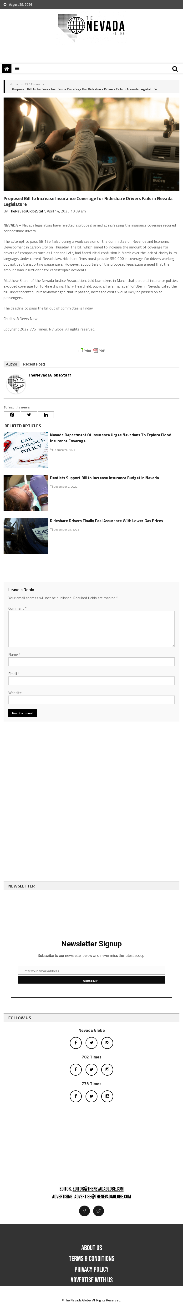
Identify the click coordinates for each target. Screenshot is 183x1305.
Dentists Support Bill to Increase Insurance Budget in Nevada (104, 478)
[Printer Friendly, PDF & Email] (91, 350)
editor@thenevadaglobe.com (98, 1189)
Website (15, 693)
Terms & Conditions (91, 1258)
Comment (17, 608)
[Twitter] (29, 415)
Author (11, 364)
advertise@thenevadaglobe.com (102, 1197)
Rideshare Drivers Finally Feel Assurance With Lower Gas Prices (106, 521)
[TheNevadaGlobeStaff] (15, 383)
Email (14, 673)
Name (14, 654)
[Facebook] (12, 415)
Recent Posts (34, 364)
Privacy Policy (92, 1269)
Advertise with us (92, 1280)
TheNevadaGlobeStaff (27, 211)
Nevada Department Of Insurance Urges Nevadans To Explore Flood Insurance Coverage (110, 438)
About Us (91, 1248)
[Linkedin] (46, 415)
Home (14, 84)
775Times (32, 84)
